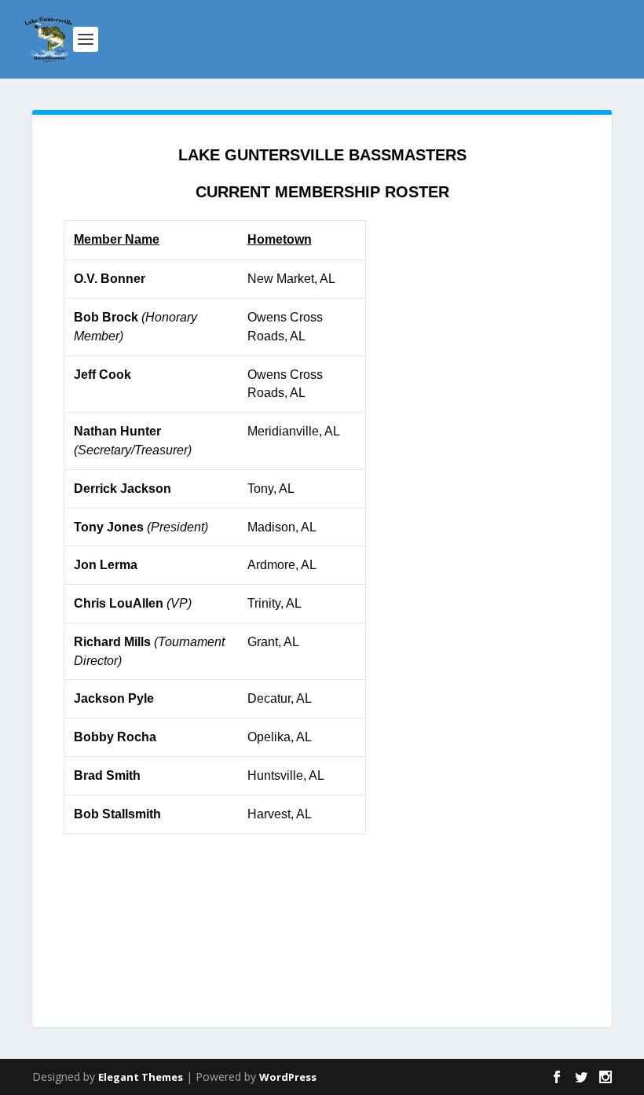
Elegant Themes (140, 1077)
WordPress (288, 1077)
